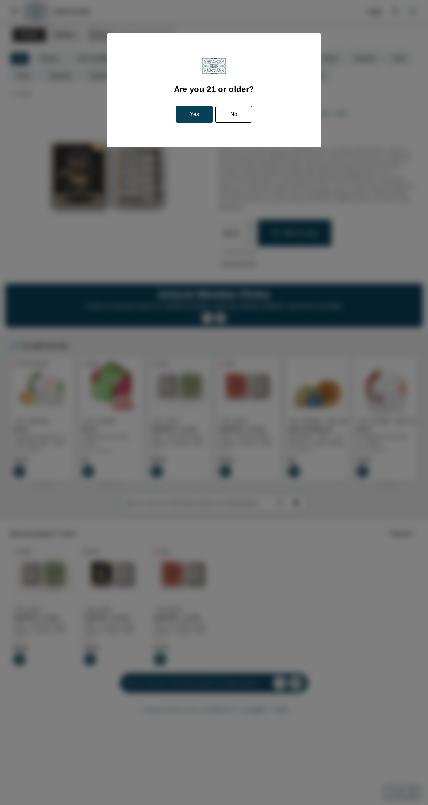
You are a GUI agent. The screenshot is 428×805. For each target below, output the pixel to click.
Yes (195, 114)
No (233, 114)
